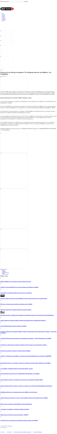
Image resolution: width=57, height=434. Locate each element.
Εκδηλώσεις (4, 19)
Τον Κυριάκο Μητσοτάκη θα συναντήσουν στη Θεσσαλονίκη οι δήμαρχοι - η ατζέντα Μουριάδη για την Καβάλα (25, 338)
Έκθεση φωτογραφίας (5, 274)
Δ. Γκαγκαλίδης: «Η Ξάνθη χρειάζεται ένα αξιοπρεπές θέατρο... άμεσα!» (16, 368)
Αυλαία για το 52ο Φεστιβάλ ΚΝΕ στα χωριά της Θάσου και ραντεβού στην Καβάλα (19, 287)
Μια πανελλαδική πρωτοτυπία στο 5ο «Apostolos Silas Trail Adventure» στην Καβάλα (19, 373)
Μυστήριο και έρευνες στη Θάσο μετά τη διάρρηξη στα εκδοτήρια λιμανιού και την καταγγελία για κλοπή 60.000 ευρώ (27, 315)
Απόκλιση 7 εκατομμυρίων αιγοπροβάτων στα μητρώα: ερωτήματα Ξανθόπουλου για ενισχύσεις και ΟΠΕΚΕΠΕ (25, 356)
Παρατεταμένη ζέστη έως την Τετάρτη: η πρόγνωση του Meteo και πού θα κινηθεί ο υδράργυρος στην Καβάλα (25, 363)
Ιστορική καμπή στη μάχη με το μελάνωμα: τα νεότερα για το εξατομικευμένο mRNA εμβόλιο (21, 379)
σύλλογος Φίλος (4, 269)
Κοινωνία (3, 273)
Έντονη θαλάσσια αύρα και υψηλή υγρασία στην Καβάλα (13, 326)
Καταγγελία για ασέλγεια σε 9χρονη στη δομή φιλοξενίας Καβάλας (15, 350)
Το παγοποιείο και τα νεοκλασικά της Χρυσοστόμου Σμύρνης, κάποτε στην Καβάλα (19, 420)
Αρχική (1, 69)
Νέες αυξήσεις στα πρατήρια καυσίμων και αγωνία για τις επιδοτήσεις (16, 292)
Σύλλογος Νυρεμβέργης (5, 272)
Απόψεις (3, 14)
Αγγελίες (3, 20)
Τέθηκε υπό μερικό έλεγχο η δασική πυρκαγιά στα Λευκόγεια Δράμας (15, 309)
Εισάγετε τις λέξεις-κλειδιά (4, 1)
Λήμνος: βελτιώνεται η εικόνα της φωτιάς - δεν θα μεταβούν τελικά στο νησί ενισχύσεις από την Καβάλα (24, 397)
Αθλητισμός (4, 18)
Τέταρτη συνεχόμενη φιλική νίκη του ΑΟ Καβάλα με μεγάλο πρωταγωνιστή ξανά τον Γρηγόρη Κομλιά (23, 298)
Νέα (2, 13)
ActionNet (4, 427)
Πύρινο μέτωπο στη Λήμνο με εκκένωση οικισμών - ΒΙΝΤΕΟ (14, 414)
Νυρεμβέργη (4, 271)
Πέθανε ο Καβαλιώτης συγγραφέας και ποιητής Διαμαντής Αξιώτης (15, 281)
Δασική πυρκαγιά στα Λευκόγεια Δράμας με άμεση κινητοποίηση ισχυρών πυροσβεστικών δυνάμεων (23, 320)
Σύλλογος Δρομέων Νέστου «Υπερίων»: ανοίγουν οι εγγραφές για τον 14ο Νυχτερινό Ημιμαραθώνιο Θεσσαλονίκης (26, 385)
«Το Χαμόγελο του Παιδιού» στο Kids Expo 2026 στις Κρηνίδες (14, 409)
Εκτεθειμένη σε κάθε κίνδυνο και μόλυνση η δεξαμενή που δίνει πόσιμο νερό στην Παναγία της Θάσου (23, 344)
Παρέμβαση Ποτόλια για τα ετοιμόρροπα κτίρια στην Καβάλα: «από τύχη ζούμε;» (18, 392)
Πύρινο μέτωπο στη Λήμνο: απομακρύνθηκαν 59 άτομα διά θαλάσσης (16, 404)
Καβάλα (3, 270)
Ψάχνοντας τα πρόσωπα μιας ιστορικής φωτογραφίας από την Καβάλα (16, 304)
